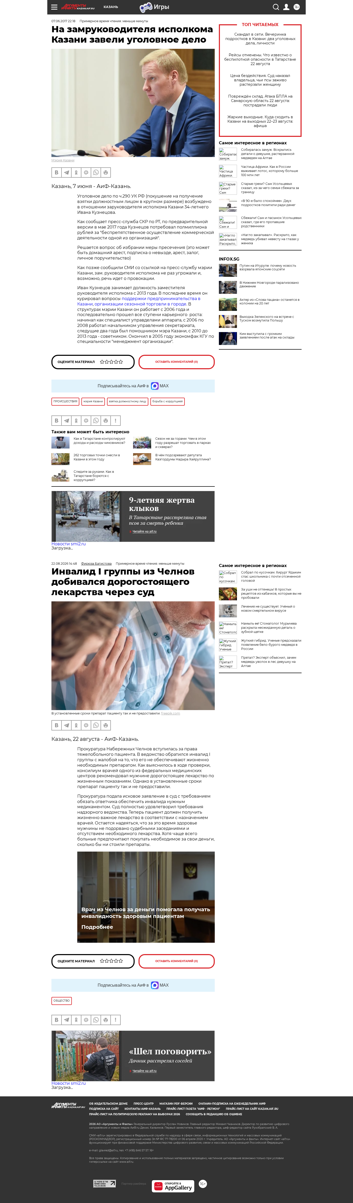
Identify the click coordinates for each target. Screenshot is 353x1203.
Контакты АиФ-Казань (142, 1109)
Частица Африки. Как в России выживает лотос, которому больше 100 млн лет (269, 171)
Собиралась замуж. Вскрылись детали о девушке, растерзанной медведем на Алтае (267, 154)
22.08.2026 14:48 (64, 563)
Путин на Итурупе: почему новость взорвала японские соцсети (268, 267)
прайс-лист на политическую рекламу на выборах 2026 (134, 1114)
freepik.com (170, 713)
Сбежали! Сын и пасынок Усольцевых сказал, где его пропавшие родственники (271, 222)
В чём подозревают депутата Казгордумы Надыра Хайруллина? (183, 457)
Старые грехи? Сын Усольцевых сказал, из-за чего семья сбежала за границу (270, 188)
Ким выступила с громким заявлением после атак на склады (267, 335)
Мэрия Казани (62, 160)
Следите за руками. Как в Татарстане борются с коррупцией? (94, 476)
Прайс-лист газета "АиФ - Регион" (193, 1109)
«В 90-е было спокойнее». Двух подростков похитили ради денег (268, 203)
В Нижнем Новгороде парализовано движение (269, 284)
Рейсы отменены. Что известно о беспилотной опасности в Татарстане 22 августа (260, 59)
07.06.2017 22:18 (63, 21)
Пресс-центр (144, 1103)
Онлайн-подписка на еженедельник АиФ (232, 1103)
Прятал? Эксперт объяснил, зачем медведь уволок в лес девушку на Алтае (268, 662)
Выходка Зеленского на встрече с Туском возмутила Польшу (267, 318)
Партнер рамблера (133, 1183)
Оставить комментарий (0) (176, 362)
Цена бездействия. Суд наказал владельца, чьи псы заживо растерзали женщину (260, 80)
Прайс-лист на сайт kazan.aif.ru (252, 1109)
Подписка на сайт (104, 1109)
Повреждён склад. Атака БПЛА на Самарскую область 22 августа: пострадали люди (260, 100)
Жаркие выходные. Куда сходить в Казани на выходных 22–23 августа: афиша (260, 121)
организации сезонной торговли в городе (140, 304)
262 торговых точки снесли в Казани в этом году (97, 457)
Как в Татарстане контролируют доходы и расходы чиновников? (99, 441)
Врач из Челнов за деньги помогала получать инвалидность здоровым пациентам (145, 912)
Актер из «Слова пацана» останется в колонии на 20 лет (270, 301)
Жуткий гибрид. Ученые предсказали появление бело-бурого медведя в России (271, 645)
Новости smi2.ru (68, 543)
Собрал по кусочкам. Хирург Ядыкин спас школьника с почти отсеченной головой (271, 576)
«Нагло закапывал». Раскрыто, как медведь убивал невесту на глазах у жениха (270, 239)
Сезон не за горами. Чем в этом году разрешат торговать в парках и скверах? (183, 443)
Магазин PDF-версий (176, 1103)
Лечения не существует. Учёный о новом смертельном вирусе (268, 608)
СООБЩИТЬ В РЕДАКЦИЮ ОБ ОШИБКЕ (214, 1114)
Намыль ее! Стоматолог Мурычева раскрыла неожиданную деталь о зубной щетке (269, 628)
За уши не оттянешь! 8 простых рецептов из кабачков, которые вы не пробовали (271, 593)
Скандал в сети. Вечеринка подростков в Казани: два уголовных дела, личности (260, 38)
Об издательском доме (108, 1103)
